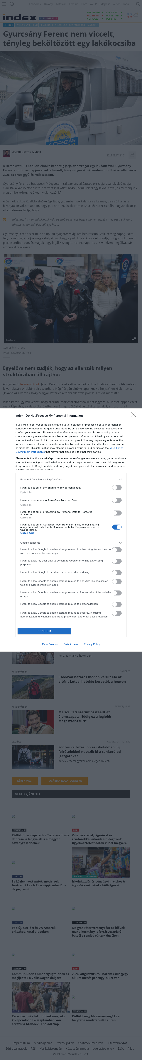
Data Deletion (50, 644)
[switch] (117, 487)
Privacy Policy (92, 644)
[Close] (134, 415)
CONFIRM (44, 631)
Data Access (71, 644)
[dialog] (71, 530)
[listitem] (71, 479)
